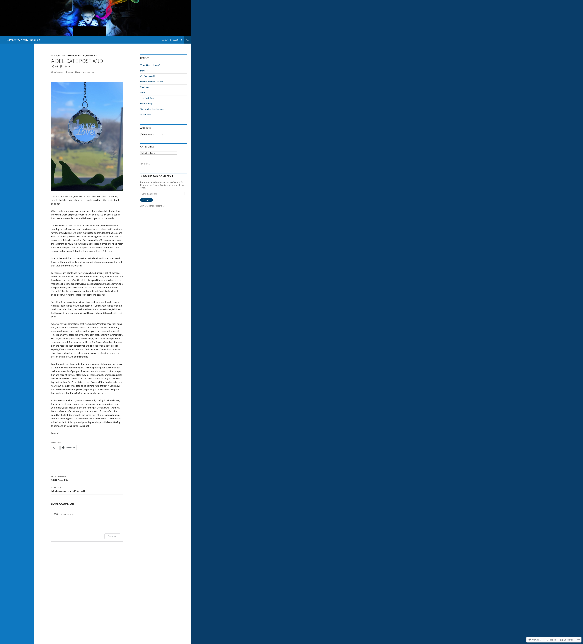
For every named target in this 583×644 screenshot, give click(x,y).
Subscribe (146, 200)
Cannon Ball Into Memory (152, 109)
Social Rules (93, 55)
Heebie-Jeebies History (151, 81)
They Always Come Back (152, 65)
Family (61, 55)
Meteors (144, 70)
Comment (112, 536)
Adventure (145, 114)
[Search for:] (163, 163)
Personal (80, 55)
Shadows (144, 87)
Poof (142, 92)
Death (54, 55)
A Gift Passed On (59, 478)
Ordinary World (147, 76)
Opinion (70, 55)
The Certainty (147, 98)
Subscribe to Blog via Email (156, 176)
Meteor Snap (146, 103)
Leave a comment (85, 72)
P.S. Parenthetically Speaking (22, 40)
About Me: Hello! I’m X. (172, 40)
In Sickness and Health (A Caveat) (68, 489)
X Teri (70, 72)
